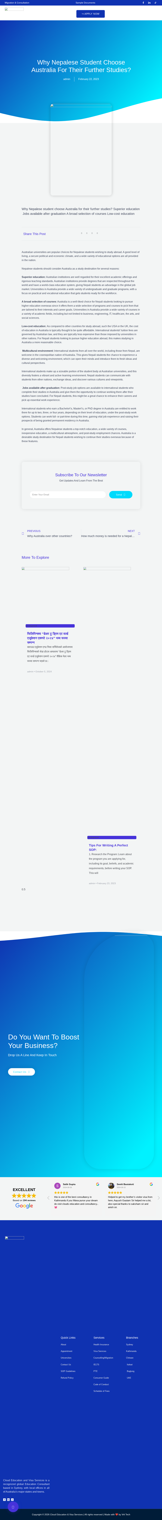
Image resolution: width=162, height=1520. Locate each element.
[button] (90, 14)
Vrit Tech (126, 1514)
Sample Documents (85, 2)
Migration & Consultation (17, 2)
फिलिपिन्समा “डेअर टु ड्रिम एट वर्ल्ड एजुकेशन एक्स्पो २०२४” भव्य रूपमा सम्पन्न (47, 638)
